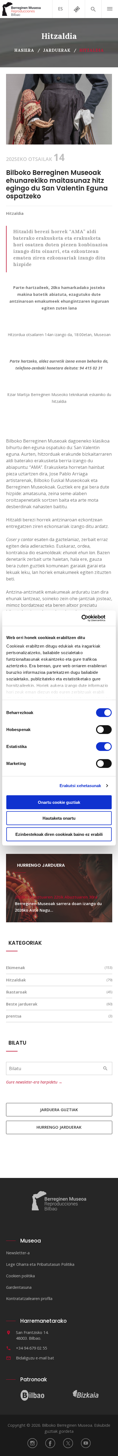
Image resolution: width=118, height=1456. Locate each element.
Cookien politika (20, 1275)
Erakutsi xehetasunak (80, 785)
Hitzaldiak (16, 980)
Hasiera (24, 50)
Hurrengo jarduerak (59, 1127)
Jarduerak (56, 50)
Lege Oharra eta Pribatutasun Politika (40, 1264)
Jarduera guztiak (59, 1109)
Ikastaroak (16, 992)
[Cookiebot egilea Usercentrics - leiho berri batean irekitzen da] (88, 618)
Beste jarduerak (21, 1004)
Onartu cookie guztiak (59, 802)
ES (60, 9)
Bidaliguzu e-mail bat (35, 1357)
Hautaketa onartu (59, 818)
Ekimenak (15, 967)
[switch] (104, 729)
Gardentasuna (19, 1287)
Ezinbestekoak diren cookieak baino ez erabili (59, 834)
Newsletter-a (18, 1252)
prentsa (13, 1016)
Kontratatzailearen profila (29, 1298)
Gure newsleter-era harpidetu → (34, 1082)
